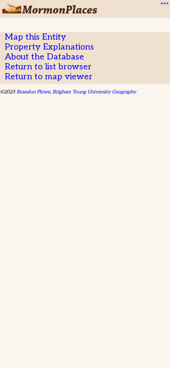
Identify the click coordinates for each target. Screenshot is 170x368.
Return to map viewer (49, 77)
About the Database (44, 57)
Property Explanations (49, 47)
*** (163, 5)
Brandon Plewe (33, 92)
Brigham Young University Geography (94, 92)
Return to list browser (48, 67)
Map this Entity (35, 37)
